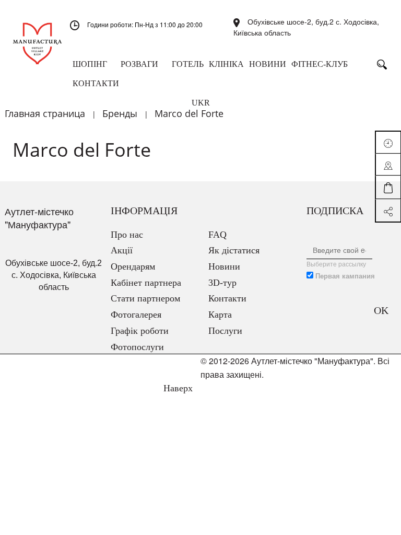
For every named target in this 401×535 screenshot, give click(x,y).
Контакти (227, 298)
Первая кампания (345, 276)
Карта (220, 314)
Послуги (225, 330)
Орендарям (133, 266)
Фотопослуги (137, 347)
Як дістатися (234, 250)
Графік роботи (140, 330)
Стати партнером (145, 298)
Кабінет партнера (146, 282)
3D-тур (222, 282)
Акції (122, 250)
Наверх (177, 388)
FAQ (217, 234)
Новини (224, 266)
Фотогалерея (136, 314)
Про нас (127, 234)
